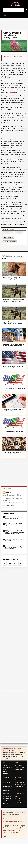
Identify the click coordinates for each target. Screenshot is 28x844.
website (13, 92)
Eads (16, 772)
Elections (5, 773)
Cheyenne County (19, 767)
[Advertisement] (14, 628)
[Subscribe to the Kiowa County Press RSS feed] (15, 564)
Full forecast (6, 508)
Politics (5, 771)
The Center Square (10, 241)
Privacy (17, 805)
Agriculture (8, 233)
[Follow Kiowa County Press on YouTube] (20, 564)
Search (16, 796)
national (19, 233)
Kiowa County (18, 765)
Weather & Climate (20, 782)
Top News (5, 765)
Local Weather (19, 786)
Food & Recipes (7, 796)
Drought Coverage (20, 784)
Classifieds (5, 803)
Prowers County (19, 769)
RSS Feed (17, 798)
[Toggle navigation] (4, 15)
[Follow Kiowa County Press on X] (5, 564)
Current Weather (19, 780)
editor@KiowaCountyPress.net (13, 821)
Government (6, 780)
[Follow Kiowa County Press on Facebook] (10, 564)
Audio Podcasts (7, 801)
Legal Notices (6, 790)
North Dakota (8, 237)
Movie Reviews (7, 798)
